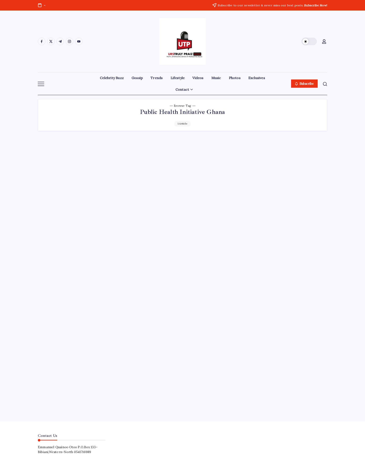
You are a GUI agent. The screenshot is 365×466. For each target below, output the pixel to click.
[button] (309, 41)
